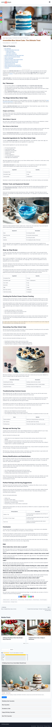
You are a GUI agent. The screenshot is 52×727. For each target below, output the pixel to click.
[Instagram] (33, 597)
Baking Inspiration (6, 599)
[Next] (49, 631)
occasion (11, 73)
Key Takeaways (8, 48)
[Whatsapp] (29, 597)
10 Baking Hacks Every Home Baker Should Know (14, 663)
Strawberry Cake (6, 708)
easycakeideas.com (7, 42)
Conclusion (7, 67)
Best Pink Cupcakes (7, 716)
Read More (4, 697)
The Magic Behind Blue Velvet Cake (12, 49)
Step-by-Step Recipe (9, 58)
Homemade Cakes (6, 601)
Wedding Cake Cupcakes (8, 701)
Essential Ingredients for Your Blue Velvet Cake (14, 55)
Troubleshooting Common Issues (11, 62)
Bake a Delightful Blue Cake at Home (8, 608)
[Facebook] (19, 597)
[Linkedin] (31, 597)
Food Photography (43, 599)
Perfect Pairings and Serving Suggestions (13, 66)
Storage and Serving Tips (10, 63)
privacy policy (47, 726)
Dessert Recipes (36, 599)
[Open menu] (49, 2)
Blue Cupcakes (5, 704)
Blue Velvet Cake (14, 599)
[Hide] (0, 23)
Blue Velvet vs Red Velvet (11, 54)
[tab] (25, 643)
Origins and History (10, 51)
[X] (21, 597)
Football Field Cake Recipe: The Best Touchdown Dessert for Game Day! (39, 609)
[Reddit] (23, 597)
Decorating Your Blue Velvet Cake (11, 60)
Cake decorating (21, 599)
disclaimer (33, 726)
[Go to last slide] (3, 631)
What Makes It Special (10, 52)
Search (11, 649)
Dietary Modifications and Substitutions (13, 65)
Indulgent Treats (14, 601)
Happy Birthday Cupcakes (8, 712)
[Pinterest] (1, 20)
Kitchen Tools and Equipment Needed (12, 56)
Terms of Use (40, 726)
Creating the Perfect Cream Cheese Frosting (14, 59)
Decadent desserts (28, 599)
